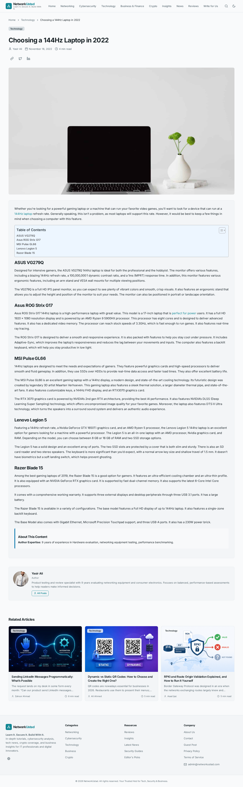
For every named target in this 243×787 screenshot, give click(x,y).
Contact (188, 738)
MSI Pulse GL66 (26, 244)
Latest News (131, 744)
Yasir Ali (37, 573)
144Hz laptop (23, 214)
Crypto (153, 6)
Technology (108, 6)
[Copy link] (12, 58)
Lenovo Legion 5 (27, 248)
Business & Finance (132, 6)
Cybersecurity (87, 6)
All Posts (42, 593)
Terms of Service (194, 757)
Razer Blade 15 (26, 252)
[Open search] (226, 6)
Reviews (193, 6)
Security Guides (133, 751)
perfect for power (184, 313)
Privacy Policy (192, 751)
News (180, 6)
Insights (166, 6)
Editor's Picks (132, 757)
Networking (67, 6)
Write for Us (211, 6)
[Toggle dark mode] (233, 6)
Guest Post (190, 744)
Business (70, 751)
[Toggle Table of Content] (220, 230)
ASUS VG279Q (26, 235)
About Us (189, 732)
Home (52, 6)
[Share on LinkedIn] (28, 58)
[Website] (9, 759)
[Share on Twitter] (20, 58)
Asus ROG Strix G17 (29, 239)
